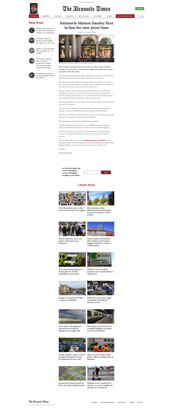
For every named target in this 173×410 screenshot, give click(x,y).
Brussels (46, 16)
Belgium (58, 16)
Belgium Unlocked (125, 16)
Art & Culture (83, 16)
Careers (131, 402)
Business (69, 16)
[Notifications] (142, 16)
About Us (140, 402)
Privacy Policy (121, 402)
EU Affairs (98, 16)
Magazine (33, 16)
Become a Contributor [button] (108, 402)
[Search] (139, 16)
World (109, 16)
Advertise (95, 402)
